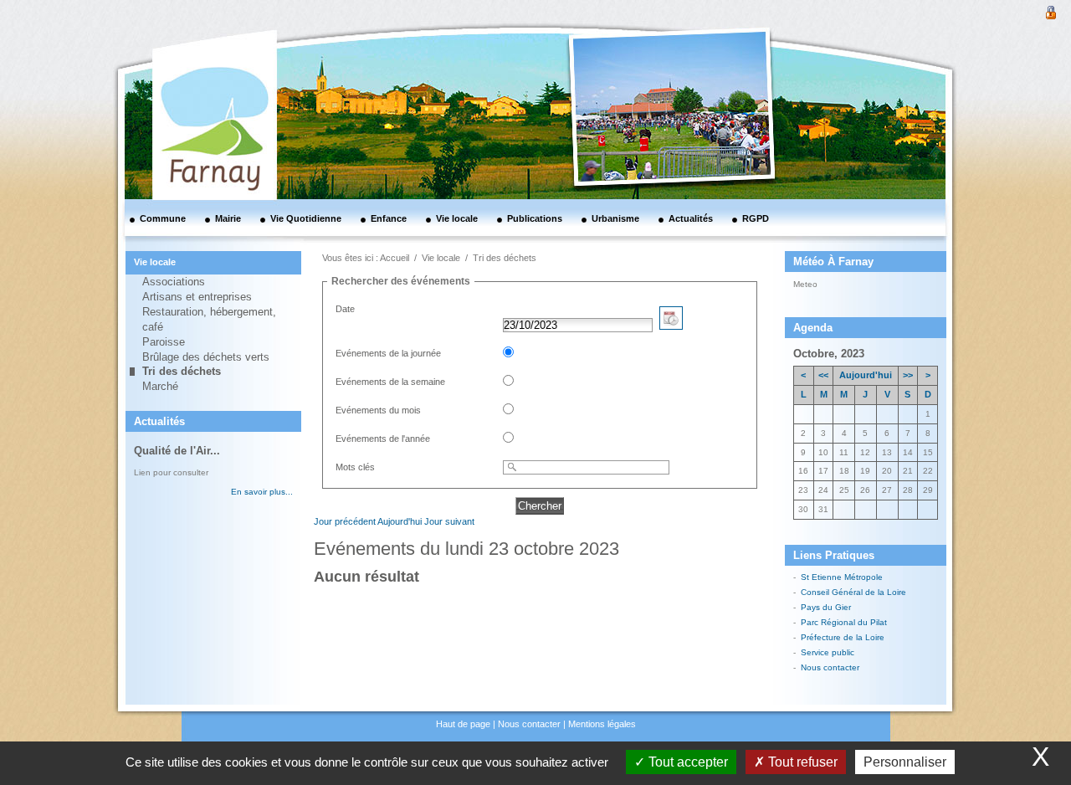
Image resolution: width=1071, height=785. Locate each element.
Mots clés (355, 467)
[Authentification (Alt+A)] (1051, 11)
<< (823, 375)
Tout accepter (686, 762)
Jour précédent (345, 521)
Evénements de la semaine (390, 382)
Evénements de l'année (383, 439)
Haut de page (463, 724)
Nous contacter (830, 667)
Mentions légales (602, 724)
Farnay (839, 283)
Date (345, 309)
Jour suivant (449, 521)
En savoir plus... (262, 491)
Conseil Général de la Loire (853, 592)
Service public (827, 652)
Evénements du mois (378, 410)
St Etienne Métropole (842, 577)
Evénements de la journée (388, 353)
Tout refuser (801, 762)
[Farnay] (192, 71)
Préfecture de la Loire (842, 637)
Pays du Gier (826, 607)
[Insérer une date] (671, 326)
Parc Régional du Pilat (844, 622)
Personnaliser (904, 762)
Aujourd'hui (399, 521)
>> (908, 375)
